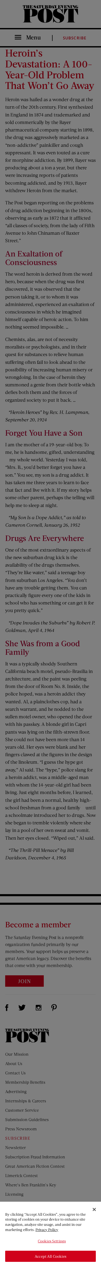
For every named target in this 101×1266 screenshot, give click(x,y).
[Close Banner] (94, 1209)
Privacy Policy (46, 1229)
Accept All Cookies (50, 1256)
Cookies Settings (52, 1241)
